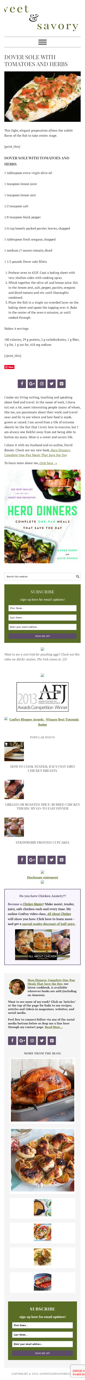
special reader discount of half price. (49, 924)
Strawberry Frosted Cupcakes (42, 842)
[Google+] (32, 383)
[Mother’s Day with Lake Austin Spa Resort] (42, 1264)
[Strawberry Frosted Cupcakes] (14, 836)
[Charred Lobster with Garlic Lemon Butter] (42, 1240)
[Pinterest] (61, 383)
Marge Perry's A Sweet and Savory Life (42, 18)
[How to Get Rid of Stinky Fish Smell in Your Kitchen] (42, 1289)
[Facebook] (22, 383)
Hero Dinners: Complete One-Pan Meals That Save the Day (51, 982)
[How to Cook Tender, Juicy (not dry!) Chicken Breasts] (14, 760)
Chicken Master (33, 904)
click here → (48, 463)
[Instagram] (42, 383)
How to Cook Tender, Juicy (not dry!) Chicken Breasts (42, 768)
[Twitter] (51, 383)
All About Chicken (59, 914)
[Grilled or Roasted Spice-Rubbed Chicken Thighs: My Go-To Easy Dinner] (14, 798)
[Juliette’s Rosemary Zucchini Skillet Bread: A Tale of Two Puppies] (42, 1215)
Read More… (54, 1027)
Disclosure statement (42, 877)
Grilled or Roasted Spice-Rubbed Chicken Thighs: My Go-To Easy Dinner (42, 806)
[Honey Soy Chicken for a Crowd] (42, 1190)
